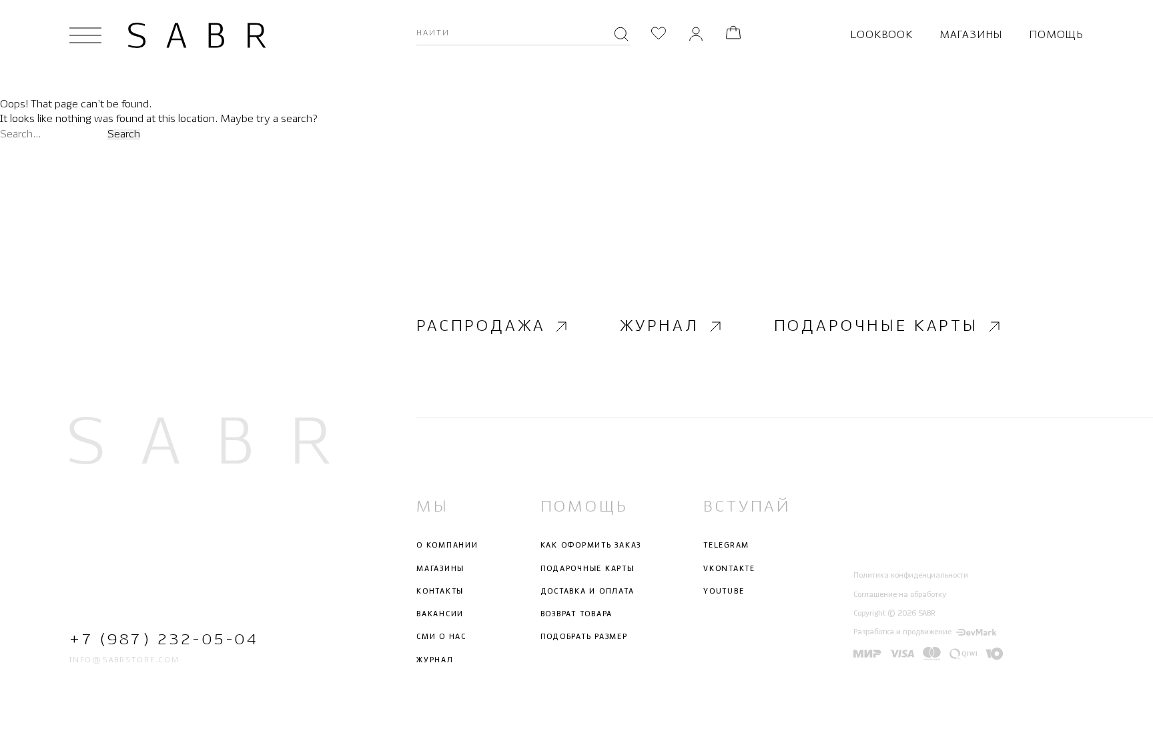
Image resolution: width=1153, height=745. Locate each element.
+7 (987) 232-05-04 (163, 640)
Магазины (970, 35)
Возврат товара (576, 614)
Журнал (659, 326)
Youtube (723, 591)
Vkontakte (729, 569)
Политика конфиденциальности (910, 575)
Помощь (1056, 35)
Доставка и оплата (587, 591)
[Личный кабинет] (696, 35)
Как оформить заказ (591, 545)
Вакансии (440, 614)
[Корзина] (733, 35)
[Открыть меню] (85, 35)
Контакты (440, 591)
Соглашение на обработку (899, 595)
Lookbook (881, 35)
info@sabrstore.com (124, 660)
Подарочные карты (876, 326)
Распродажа (480, 326)
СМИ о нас (441, 637)
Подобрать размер (584, 637)
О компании (447, 545)
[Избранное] (658, 35)
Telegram (726, 545)
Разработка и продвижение (902, 632)
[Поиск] (621, 35)
